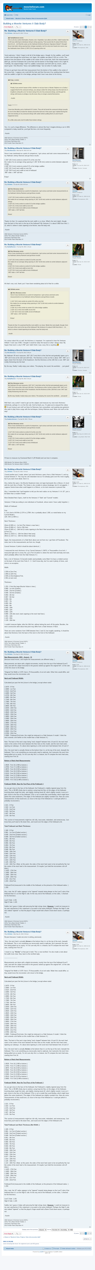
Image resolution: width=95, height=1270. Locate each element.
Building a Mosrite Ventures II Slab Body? (24, 23)
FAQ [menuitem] (17, 15)
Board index (10, 1248)
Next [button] (91, 27)
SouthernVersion (77, 428)
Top (90, 144)
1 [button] (83, 27)
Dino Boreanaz (77, 160)
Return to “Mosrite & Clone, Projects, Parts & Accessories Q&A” (23, 1237)
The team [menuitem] (56, 1248)
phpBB (41, 1251)
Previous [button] (81, 27)
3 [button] (88, 27)
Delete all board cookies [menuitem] (68, 1248)
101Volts (75, 39)
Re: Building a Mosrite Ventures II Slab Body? (25, 31)
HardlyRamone (77, 256)
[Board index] (14, 7)
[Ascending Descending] (65, 1229)
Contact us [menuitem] (48, 1248)
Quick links (9, 15)
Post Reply (8, 27)
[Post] (5, 33)
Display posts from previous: (30, 1229)
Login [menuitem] (89, 15)
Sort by (49, 1229)
